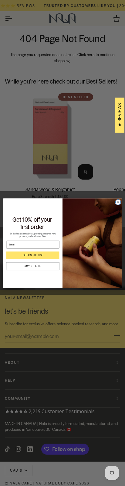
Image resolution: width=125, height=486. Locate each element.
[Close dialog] (118, 202)
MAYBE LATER (33, 266)
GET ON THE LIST (33, 255)
